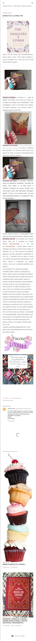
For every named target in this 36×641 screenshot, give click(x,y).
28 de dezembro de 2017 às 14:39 (23, 408)
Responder (11, 421)
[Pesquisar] (32, 2)
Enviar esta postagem (16, 398)
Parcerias (17, 6)
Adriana (18, 236)
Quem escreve (27, 6)
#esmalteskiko (10, 246)
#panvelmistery (14, 244)
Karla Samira (11, 408)
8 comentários (14, 567)
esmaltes (11, 400)
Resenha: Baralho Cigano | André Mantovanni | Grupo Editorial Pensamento (15, 621)
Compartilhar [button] (6, 398)
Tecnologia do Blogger (19, 635)
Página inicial (8, 6)
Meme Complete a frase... (14, 564)
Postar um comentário (16, 625)
